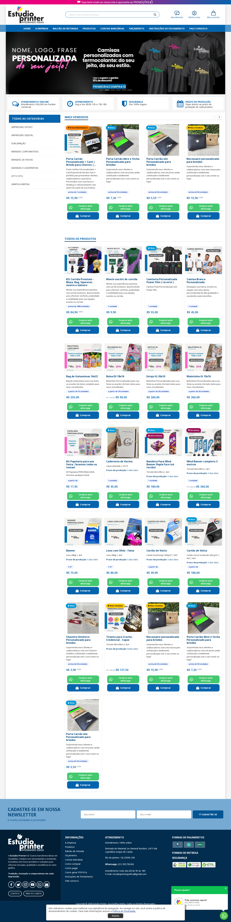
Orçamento (136, 28)
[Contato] (47, 884)
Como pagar (71, 868)
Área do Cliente (33, 893)
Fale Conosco (198, 28)
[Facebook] (11, 884)
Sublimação (18, 143)
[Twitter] (18, 884)
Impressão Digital (22, 135)
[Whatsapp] (39, 884)
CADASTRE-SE (209, 814)
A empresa (41, 28)
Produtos (89, 28)
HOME (27, 28)
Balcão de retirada (65, 28)
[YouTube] (32, 884)
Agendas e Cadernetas (24, 167)
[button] (124, 911)
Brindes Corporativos (24, 151)
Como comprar (73, 863)
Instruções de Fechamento (167, 28)
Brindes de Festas (22, 159)
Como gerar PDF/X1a (76, 872)
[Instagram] (25, 884)
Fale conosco (72, 880)
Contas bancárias (112, 28)
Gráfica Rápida (20, 184)
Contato (15, 893)
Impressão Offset (22, 127)
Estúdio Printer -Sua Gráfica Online (109, 903)
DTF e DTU (17, 176)
